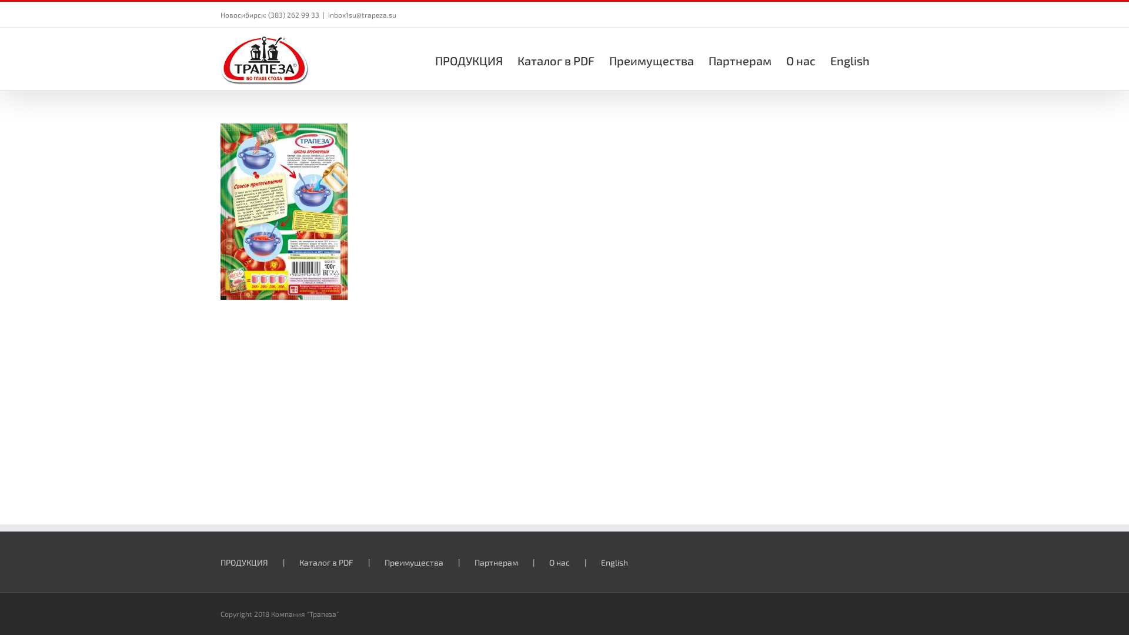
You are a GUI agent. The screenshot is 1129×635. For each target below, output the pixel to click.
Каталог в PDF (326, 562)
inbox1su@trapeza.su (362, 15)
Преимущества (414, 562)
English (614, 562)
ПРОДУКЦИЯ (244, 562)
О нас (559, 562)
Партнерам (496, 562)
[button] (889, 59)
